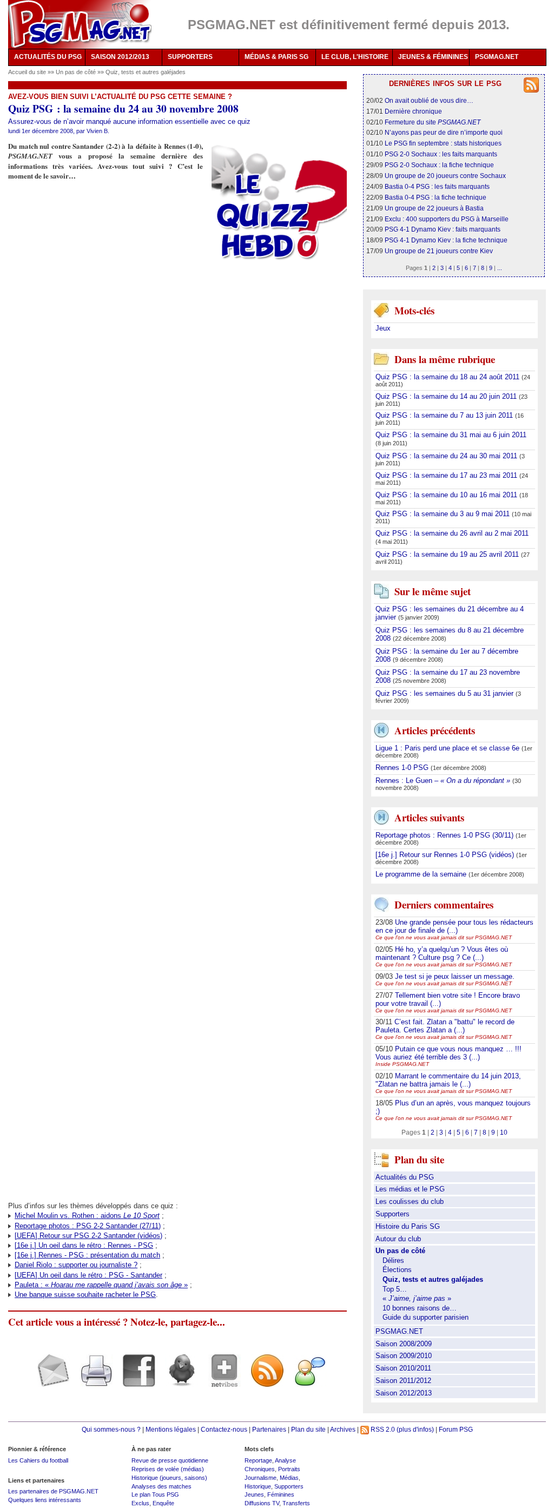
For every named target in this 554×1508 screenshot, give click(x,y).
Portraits (289, 1469)
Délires (393, 1260)
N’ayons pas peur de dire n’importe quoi (444, 132)
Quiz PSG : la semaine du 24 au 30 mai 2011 (447, 456)
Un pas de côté (76, 72)
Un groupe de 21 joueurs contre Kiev (439, 250)
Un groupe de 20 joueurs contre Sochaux (445, 175)
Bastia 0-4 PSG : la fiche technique (435, 197)
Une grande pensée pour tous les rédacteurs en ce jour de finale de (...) (454, 926)
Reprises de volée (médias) (167, 1469)
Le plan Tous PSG (155, 1494)
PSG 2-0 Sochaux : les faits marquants (441, 153)
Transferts (296, 1503)
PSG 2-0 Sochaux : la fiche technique (439, 164)
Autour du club (398, 1239)
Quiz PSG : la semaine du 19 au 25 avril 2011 (448, 554)
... (499, 268)
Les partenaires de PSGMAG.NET (53, 1491)
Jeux (383, 328)
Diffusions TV (262, 1503)
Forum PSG (456, 1429)
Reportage (258, 1460)
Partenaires (269, 1429)
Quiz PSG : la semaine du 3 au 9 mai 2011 (443, 514)
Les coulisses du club (409, 1201)
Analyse (285, 1460)
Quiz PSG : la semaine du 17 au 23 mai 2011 (447, 475)
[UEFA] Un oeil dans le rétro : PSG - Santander (88, 1275)
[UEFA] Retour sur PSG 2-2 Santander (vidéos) (88, 1236)
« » (416, 1298)
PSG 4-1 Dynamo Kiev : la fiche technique (446, 239)
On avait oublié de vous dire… (429, 100)
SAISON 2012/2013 (120, 57)
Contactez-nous (224, 1429)
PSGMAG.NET (496, 57)
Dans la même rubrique (444, 359)
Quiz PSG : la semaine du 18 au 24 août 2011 (448, 377)
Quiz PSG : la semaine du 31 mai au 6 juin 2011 (450, 435)
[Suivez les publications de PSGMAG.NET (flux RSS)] (263, 1380)
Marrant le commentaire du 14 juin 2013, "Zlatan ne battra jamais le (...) (448, 1080)
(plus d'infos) (415, 1429)
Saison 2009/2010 (403, 1356)
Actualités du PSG (404, 1177)
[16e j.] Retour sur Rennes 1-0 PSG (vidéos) (445, 855)
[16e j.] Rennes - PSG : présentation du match (87, 1255)
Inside (402, 1064)
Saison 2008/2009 (403, 1344)
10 (503, 1132)
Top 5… (394, 1289)
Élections (397, 1270)
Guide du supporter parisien (425, 1317)
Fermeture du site (432, 122)
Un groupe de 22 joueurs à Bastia (434, 208)
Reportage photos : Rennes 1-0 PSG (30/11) (445, 835)
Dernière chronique (413, 111)
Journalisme (260, 1477)
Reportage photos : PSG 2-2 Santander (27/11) (88, 1226)
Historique (258, 1486)
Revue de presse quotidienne (169, 1460)
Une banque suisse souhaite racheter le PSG (85, 1294)
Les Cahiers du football (38, 1460)
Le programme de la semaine (422, 874)
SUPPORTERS (190, 57)
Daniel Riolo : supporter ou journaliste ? (76, 1265)
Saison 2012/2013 (403, 1393)
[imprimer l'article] (92, 1380)
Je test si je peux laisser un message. (455, 976)
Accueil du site (27, 72)
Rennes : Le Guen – (442, 780)
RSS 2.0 (382, 1429)
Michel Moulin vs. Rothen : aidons (87, 1215)
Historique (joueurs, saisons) (169, 1477)
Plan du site (308, 1429)
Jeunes (254, 1494)
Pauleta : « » (101, 1285)
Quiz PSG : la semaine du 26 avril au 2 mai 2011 (452, 533)
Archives (342, 1429)
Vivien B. (98, 131)
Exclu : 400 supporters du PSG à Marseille (447, 218)
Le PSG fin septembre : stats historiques (443, 143)
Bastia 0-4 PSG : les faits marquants (437, 186)
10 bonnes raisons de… (419, 1308)
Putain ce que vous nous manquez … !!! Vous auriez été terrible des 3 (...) (448, 1053)
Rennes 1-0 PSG (403, 767)
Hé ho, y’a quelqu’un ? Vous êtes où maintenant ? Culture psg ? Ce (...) (441, 953)
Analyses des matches (161, 1486)
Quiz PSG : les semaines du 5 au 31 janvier (445, 693)
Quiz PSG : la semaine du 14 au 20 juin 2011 (447, 396)
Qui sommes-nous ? (111, 1429)
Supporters (392, 1214)
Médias (289, 1477)
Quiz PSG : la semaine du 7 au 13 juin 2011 (445, 415)
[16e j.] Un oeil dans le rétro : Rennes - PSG (84, 1245)
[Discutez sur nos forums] (306, 1380)
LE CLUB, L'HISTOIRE (354, 57)
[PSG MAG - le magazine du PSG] (79, 24)
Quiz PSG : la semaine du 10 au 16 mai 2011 (447, 495)
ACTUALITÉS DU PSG (48, 57)
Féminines (280, 1494)
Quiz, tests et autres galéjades (145, 72)
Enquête (163, 1503)
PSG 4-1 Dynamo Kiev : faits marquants (442, 229)
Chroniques (260, 1469)
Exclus (140, 1503)
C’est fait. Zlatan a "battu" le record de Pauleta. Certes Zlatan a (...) (445, 1026)
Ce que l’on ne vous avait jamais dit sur (443, 937)
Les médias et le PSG (410, 1189)
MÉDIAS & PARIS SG (276, 57)
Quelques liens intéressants (44, 1500)
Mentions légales (171, 1429)
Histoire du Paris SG (407, 1226)
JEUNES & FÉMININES (433, 57)
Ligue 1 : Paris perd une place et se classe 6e (448, 748)
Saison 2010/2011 (403, 1368)
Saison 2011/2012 (403, 1381)
